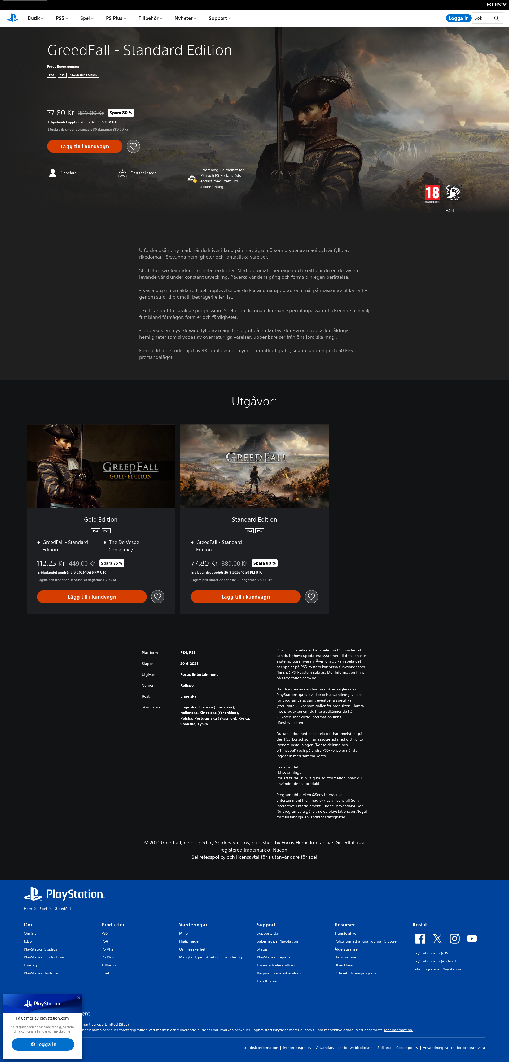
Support (218, 18)
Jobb (28, 941)
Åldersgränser (347, 949)
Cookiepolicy (407, 1047)
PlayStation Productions (44, 957)
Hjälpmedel (189, 941)
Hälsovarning (346, 957)
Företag (30, 965)
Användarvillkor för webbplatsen (344, 1047)
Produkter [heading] (113, 925)
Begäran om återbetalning (280, 973)
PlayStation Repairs (274, 957)
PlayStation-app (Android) (434, 961)
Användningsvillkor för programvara (454, 1047)
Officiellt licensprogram (355, 973)
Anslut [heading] (419, 925)
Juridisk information (261, 1047)
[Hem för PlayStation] (12, 18)
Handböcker (267, 981)
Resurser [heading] (345, 925)
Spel (85, 18)
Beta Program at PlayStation (436, 969)
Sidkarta (384, 1047)
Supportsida (267, 933)
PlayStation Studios (40, 949)
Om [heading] (28, 925)
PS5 (60, 18)
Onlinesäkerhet (192, 949)
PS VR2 (107, 949)
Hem (28, 908)
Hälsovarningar (290, 772)
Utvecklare (344, 965)
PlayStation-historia (41, 973)
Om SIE (30, 933)
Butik (34, 18)
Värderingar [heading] (193, 925)
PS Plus (114, 18)
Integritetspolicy (297, 1047)
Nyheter (184, 18)
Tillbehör (149, 18)
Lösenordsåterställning (277, 965)
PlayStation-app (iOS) (430, 953)
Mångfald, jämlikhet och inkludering (210, 957)
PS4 (105, 941)
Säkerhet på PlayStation (277, 941)
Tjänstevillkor (346, 933)
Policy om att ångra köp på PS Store (366, 941)
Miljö (183, 933)
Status (262, 949)
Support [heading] (266, 925)
